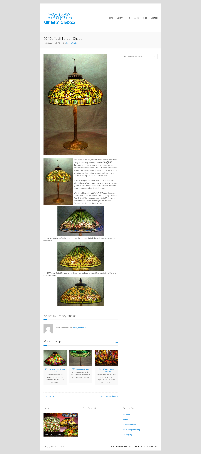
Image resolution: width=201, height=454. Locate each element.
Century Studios (72, 43)
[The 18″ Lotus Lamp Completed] (106, 358)
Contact (154, 18)
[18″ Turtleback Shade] (80, 358)
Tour (128, 18)
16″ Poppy (126, 415)
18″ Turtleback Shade (80, 369)
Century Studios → (79, 328)
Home (110, 18)
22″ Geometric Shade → (109, 396)
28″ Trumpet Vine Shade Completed (55, 370)
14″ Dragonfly (127, 435)
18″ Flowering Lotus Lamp (131, 430)
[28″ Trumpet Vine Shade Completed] (55, 358)
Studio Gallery (121, 447)
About (136, 18)
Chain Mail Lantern (129, 425)
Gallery (119, 18)
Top (156, 447)
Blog (145, 18)
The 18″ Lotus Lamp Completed (106, 370)
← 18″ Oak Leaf (49, 396)
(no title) (125, 420)
